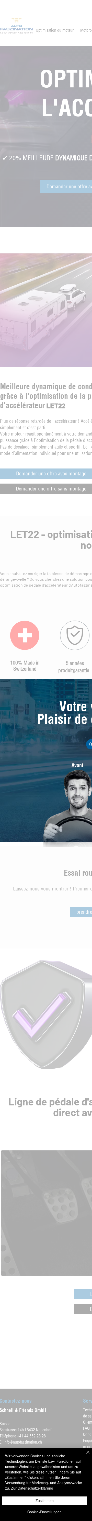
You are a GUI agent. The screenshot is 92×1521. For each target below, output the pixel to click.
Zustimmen (45, 1500)
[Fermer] (85, 1455)
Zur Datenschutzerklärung (32, 1488)
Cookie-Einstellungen (44, 1511)
